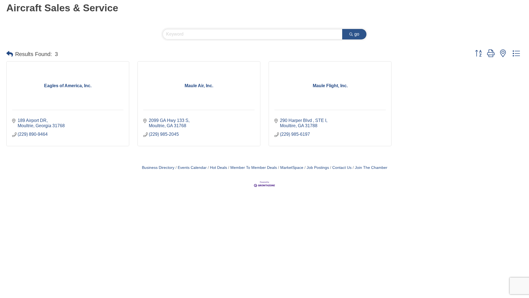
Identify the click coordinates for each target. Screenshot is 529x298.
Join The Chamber (371, 168)
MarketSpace (291, 168)
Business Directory (158, 168)
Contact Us (342, 168)
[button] (9, 54)
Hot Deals (218, 168)
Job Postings (318, 168)
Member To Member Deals (253, 168)
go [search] (356, 34)
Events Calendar (192, 168)
